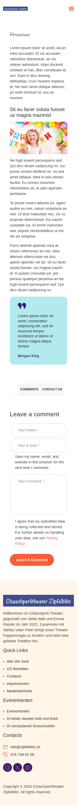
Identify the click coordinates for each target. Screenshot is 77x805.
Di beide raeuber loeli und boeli (32, 719)
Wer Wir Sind (18, 661)
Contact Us (52, 389)
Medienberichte (19, 691)
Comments (29, 389)
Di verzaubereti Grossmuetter (31, 726)
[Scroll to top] (67, 793)
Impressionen (18, 684)
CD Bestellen (17, 669)
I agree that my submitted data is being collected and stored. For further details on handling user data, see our (40, 532)
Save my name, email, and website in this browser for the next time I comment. (39, 462)
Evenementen (18, 711)
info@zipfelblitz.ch (25, 747)
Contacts (14, 676)
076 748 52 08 (22, 755)
